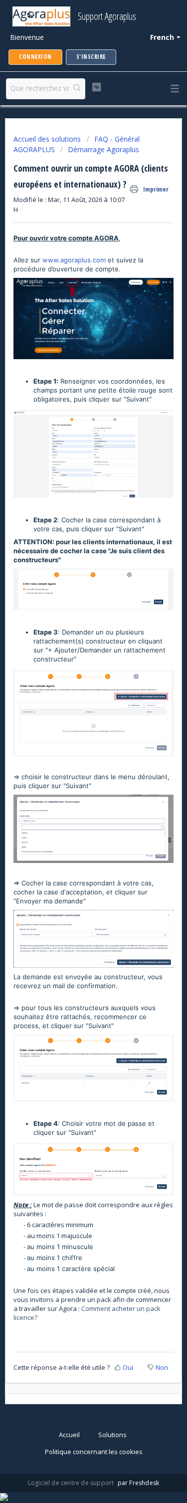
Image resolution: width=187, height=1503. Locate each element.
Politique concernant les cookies (94, 1451)
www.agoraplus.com (74, 260)
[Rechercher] (77, 89)
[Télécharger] (75, 764)
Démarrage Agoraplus (103, 149)
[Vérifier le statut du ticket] (96, 87)
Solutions (112, 1434)
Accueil (69, 1434)
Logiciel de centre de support (72, 1483)
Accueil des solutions (48, 139)
